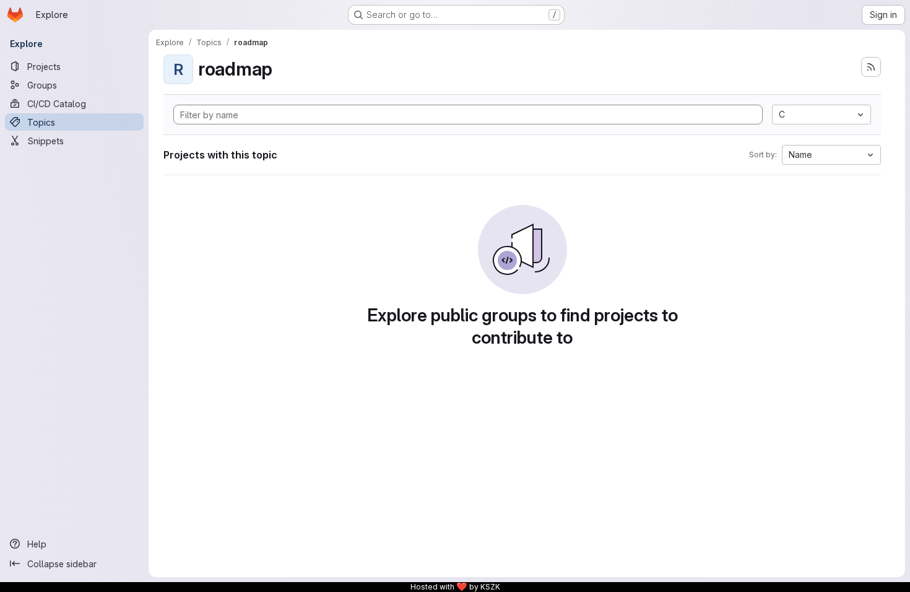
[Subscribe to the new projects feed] (871, 67)
